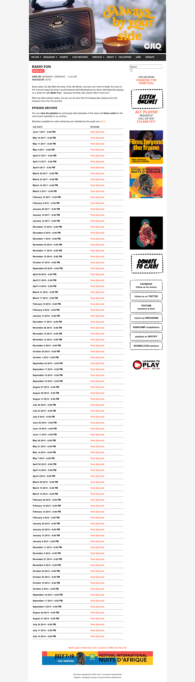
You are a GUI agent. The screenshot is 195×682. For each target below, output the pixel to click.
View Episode (97, 131)
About (110, 57)
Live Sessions (80, 57)
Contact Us (121, 647)
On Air (35, 57)
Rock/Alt (38, 70)
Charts (63, 57)
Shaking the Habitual (146, 82)
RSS (111, 647)
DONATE (149, 57)
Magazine (49, 57)
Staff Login (74, 647)
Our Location (100, 647)
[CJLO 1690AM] (98, 21)
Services (97, 57)
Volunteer (125, 57)
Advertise (87, 647)
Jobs (138, 57)
